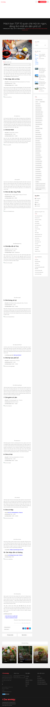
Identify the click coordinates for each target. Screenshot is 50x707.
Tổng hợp (36, 249)
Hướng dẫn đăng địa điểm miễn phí (39, 268)
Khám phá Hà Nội (38, 107)
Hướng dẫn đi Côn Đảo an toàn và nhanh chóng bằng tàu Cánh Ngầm (42, 70)
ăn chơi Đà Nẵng (38, 179)
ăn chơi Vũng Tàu (38, 175)
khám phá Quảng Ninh (39, 116)
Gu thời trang (37, 228)
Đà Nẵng (37, 181)
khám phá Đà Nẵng (39, 124)
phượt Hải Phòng (38, 134)
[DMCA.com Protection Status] (5, 694)
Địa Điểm (36, 259)
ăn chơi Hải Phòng (39, 157)
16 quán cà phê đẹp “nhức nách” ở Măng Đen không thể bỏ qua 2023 (24, 654)
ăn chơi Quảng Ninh (39, 167)
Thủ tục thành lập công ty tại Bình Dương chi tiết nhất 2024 (42, 56)
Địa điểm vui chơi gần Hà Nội (40, 183)
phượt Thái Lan (38, 144)
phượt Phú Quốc (38, 136)
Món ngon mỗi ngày (39, 128)
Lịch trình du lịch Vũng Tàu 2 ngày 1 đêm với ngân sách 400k (42, 76)
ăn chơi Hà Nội (38, 155)
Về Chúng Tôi (37, 265)
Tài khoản (37, 263)
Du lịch (37, 200)
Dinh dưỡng (37, 223)
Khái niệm (37, 232)
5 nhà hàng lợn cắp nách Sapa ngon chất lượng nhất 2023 (9, 655)
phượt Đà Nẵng (38, 150)
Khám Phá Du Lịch (38, 236)
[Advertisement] (25, 11)
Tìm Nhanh (5, 660)
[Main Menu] (48, 2)
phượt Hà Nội (38, 132)
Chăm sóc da (37, 217)
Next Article (24, 635)
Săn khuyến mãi (38, 241)
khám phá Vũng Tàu (39, 120)
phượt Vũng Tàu (38, 146)
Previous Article (10, 635)
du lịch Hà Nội (42, 101)
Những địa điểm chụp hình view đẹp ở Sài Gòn (42, 88)
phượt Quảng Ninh (39, 138)
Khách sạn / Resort (29, 680)
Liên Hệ (38, 676)
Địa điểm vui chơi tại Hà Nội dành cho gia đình (40, 188)
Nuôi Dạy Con (37, 240)
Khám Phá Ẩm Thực (8, 61)
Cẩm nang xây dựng (38, 215)
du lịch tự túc (38, 103)
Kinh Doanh (37, 238)
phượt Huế (37, 130)
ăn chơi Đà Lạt (38, 177)
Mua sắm (38, 204)
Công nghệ (37, 221)
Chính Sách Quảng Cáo (39, 272)
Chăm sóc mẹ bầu (38, 219)
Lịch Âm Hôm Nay (38, 274)
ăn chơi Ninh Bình (38, 163)
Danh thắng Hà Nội (39, 99)
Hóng (36, 230)
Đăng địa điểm (37, 261)
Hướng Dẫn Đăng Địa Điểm (42, 684)
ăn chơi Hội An (38, 159)
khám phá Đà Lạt (38, 122)
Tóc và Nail (37, 247)
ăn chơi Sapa (38, 169)
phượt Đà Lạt (38, 148)
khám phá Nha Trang (39, 111)
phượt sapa (37, 140)
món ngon (37, 126)
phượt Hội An (6, 629)
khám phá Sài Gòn (39, 118)
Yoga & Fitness (37, 251)
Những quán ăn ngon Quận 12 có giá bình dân (40, 655)
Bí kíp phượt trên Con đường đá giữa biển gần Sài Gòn (42, 82)
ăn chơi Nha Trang (39, 161)
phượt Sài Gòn (38, 142)
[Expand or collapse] (29, 64)
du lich (37, 101)
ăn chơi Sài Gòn (38, 171)
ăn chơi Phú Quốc (38, 165)
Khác (37, 202)
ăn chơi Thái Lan (38, 173)
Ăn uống (37, 198)
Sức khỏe (38, 206)
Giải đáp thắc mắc (38, 225)
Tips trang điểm (38, 245)
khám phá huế (38, 105)
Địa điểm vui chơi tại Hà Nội (40, 185)
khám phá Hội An (7, 627)
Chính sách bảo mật (38, 270)
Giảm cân (36, 227)
